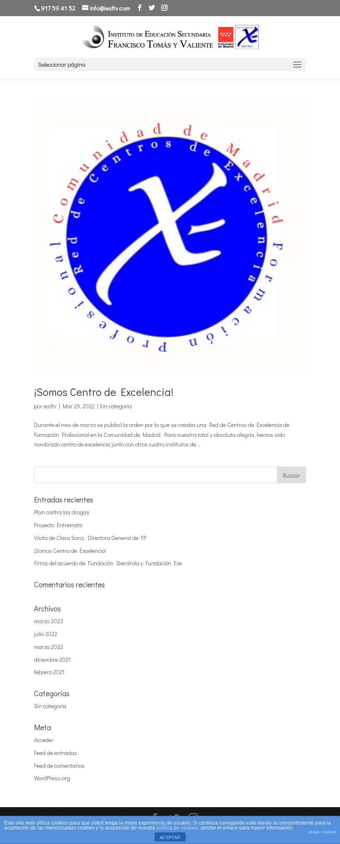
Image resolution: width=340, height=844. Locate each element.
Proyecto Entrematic (58, 525)
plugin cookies (322, 832)
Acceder (43, 740)
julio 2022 (45, 634)
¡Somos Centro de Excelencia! (103, 392)
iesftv (50, 406)
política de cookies (177, 828)
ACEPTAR (170, 837)
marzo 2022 (48, 647)
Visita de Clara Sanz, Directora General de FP (90, 538)
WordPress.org (52, 778)
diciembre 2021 (52, 659)
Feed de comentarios (59, 765)
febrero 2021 (49, 672)
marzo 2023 (48, 621)
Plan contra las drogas (62, 512)
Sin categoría (116, 406)
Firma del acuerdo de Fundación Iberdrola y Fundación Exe (108, 563)
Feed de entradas (55, 753)
